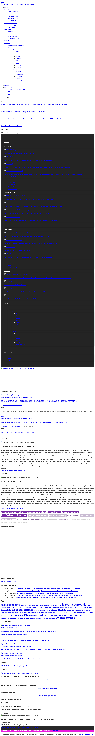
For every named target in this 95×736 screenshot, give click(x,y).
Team (10, 92)
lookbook (67, 612)
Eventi (7, 40)
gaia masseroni (71, 519)
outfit (46, 512)
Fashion (3, 636)
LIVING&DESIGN (13, 38)
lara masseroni (60, 612)
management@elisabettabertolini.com (13, 470)
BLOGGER (8, 397)
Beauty (3, 397)
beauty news (34, 605)
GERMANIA (19, 74)
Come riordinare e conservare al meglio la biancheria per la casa (23, 112)
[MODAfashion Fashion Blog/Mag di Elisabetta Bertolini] (18, 4)
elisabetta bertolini (12, 512)
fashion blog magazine (83, 519)
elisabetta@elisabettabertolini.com (12, 508)
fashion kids (10, 612)
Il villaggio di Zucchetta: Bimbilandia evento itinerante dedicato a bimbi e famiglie (28, 631)
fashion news (18, 612)
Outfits (7, 9)
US (9, 94)
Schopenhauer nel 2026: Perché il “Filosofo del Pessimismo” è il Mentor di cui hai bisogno (46, 597)
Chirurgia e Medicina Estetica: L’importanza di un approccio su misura (27, 213)
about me (24, 605)
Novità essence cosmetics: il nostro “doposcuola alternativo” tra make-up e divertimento (34, 206)
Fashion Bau (13, 18)
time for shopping (23, 522)
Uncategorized (33, 512)
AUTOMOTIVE (13, 36)
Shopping (8, 29)
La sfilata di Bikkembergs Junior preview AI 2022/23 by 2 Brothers (23, 659)
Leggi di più (90, 734)
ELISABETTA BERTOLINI (16, 89)
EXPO (17, 52)
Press (6, 85)
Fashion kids (13, 16)
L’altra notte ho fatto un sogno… (11, 126)
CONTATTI (8, 87)
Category (3, 133)
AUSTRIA (19, 76)
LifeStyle (16, 627)
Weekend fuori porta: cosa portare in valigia (19, 153)
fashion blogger (8, 519)
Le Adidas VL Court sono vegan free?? (17, 250)
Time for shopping (63, 615)
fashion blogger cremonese (64, 607)
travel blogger (51, 618)
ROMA (18, 54)
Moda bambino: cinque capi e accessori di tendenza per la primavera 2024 (26, 640)
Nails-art (12, 27)
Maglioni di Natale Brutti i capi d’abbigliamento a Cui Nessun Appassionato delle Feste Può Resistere (38, 167)
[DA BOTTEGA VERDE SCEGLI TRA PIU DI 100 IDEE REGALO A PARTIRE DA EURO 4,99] (18, 433)
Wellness (29, 418)
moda (32, 519)
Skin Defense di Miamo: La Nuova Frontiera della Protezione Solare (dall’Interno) (31, 220)
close (2, 2)
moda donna (73, 515)
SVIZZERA (19, 78)
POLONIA (19, 80)
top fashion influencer (14, 515)
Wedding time (13, 34)
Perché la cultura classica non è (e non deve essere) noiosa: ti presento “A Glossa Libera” (31, 119)
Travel (7, 43)
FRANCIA (19, 72)
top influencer (37, 618)
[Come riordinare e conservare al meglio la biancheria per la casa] (20, 233)
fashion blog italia (86, 516)
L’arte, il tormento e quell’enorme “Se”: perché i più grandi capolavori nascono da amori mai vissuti (50, 595)
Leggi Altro (4, 416)
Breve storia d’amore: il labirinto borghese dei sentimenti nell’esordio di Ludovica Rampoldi (47, 591)
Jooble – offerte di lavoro (9, 581)
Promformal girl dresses (47, 696)
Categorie (4, 706)
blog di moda (43, 605)
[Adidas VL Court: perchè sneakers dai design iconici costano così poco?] (13, 157)
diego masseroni (53, 605)
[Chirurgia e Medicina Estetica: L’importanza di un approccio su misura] (16, 210)
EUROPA (15, 69)
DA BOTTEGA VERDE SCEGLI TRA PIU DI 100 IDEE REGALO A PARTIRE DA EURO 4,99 (34, 422)
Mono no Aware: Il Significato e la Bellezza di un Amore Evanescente (27, 299)
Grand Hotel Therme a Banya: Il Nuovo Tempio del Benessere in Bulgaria (28, 199)
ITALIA (14, 49)
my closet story (62, 519)
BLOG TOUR (12, 47)
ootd (51, 515)
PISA (17, 63)
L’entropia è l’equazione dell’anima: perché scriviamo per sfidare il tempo (29, 292)
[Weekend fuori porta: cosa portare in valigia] (10, 150)
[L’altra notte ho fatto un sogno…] (8, 281)
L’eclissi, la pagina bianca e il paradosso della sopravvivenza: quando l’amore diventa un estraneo (34, 104)
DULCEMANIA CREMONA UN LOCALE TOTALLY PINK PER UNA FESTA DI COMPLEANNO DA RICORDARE (33, 649)
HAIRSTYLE (12, 25)
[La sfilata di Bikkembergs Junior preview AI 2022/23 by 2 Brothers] (11, 653)
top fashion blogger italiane (9, 522)
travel (43, 618)
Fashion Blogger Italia (49, 519)
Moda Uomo (12, 14)
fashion (37, 519)
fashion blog (60, 515)
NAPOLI (18, 67)
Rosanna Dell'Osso (32, 615)
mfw (71, 612)
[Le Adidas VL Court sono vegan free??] (9, 247)
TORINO (18, 65)
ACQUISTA (11, 32)
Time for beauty (10, 23)
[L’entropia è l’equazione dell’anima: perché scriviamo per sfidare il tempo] (8, 288)
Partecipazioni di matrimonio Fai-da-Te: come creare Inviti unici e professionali (30, 243)
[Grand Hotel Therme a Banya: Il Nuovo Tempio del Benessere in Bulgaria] (14, 195)
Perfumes (23, 397)
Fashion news (13, 20)
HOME (6, 7)
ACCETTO (83, 734)
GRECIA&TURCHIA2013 (24, 83)
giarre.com (38, 612)
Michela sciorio (77, 612)
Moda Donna (13, 12)
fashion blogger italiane (64, 512)
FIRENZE (19, 60)
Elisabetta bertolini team (18, 607)
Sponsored (54, 615)
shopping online (23, 519)
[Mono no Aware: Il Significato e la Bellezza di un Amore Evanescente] (8, 295)
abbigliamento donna (38, 515)
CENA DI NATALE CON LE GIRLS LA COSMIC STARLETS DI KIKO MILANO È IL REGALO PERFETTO (39, 401)
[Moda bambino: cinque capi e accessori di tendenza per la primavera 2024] (14, 634)
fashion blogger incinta (80, 607)
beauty (29, 605)
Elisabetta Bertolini (9, 405)
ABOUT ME (4, 646)
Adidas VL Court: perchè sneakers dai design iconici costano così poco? (28, 160)
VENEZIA (19, 58)
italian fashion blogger (49, 612)
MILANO (18, 56)
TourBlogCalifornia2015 (18, 45)
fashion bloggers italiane (43, 610)
